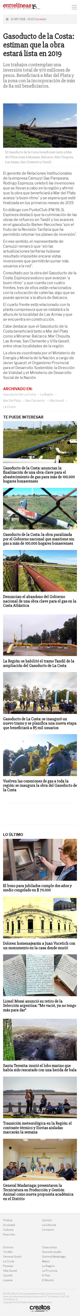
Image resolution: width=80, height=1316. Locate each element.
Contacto (48, 1229)
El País (46, 1275)
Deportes (9, 1234)
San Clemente (35, 400)
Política (7, 1220)
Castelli (7, 1275)
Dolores (8, 1247)
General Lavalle (51, 1251)
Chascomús (49, 1247)
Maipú (46, 1261)
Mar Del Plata (12, 400)
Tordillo (8, 1251)
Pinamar (8, 1266)
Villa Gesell (56, 400)
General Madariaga (54, 1256)
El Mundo (48, 1280)
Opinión (47, 1220)
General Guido (12, 1256)
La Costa (9, 406)
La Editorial (49, 1225)
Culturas (8, 1229)
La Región (46, 394)
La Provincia (49, 1270)
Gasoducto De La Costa (19, 394)
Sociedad (40, 19)
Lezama (8, 1280)
